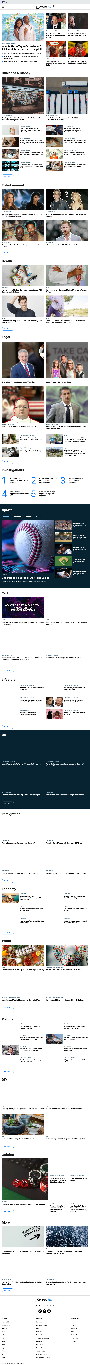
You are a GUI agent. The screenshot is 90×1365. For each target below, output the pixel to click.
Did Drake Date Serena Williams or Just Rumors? (32, 688)
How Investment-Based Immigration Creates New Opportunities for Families (73, 130)
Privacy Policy (75, 1338)
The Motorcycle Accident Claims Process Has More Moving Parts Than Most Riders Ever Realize (75, 439)
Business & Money (7, 115)
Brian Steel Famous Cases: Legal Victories (18, 382)
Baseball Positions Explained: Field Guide (79, 561)
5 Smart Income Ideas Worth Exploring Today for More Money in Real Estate (31, 130)
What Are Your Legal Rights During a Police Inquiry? (48, 493)
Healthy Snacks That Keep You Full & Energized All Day (23, 970)
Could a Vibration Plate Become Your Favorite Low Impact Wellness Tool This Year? (65, 322)
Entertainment (6, 1325)
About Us (73, 1325)
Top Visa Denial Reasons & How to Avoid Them (64, 843)
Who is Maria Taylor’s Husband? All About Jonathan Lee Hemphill (22, 48)
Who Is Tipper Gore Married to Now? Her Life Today (55, 35)
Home (72, 1322)
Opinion (4, 1201)
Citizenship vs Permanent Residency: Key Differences (66, 873)
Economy (23, 893)
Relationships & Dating (9, 43)
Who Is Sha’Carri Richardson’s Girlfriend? (74, 713)
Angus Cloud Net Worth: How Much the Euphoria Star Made (74, 153)
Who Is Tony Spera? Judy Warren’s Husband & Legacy (22, 53)
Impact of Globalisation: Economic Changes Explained (75, 922)
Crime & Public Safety (8, 761)
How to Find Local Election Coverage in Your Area (65, 795)
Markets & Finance (25, 138)
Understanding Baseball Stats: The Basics (25, 577)
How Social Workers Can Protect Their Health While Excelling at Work (78, 1209)
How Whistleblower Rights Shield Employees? (75, 480)
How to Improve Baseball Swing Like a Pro (79, 525)
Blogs (72, 1331)
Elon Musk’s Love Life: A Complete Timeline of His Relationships (21, 57)
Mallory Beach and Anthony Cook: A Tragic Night (21, 795)
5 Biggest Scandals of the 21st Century (74, 1060)
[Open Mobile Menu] (3, 7)
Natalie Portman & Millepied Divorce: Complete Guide (73, 701)
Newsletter (74, 1328)
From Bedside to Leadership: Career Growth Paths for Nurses (57, 1209)
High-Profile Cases (8, 424)
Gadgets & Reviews (52, 655)
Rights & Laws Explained (27, 435)
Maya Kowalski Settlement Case (58, 382)
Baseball (4, 574)
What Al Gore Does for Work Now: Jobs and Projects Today (31, 1038)
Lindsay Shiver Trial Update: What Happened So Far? (55, 63)
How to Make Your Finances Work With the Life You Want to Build (75, 141)
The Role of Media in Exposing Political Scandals (30, 1060)
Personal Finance (69, 138)
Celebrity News (6, 211)
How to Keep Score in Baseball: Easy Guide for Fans (79, 573)
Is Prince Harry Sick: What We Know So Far (62, 245)
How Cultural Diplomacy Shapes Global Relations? (65, 1000)
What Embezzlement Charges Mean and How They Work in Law (31, 451)
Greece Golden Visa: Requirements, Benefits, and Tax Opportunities (31, 897)
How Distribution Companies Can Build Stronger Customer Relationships (64, 119)
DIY (3, 1106)
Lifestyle (4, 1328)
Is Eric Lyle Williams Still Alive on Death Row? (19, 426)
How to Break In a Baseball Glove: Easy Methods (80, 549)
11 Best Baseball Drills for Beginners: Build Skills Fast (80, 537)
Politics (22, 1024)
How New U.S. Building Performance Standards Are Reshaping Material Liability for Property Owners (74, 452)
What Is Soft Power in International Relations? (63, 970)
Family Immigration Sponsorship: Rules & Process (21, 843)
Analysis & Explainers (57, 1175)
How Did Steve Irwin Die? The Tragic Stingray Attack (30, 713)
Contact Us (74, 1335)
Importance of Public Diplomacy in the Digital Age (21, 1000)
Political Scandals (25, 1057)
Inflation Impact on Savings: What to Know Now (31, 909)
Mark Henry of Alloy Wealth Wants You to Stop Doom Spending (58, 1180)
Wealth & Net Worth (70, 150)
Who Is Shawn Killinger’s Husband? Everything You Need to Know (32, 701)
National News (6, 792)
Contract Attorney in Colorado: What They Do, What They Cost (31, 438)
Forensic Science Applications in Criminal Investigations (19, 493)
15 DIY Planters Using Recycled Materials (18, 1139)
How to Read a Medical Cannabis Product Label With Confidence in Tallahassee (22, 291)
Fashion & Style (24, 710)
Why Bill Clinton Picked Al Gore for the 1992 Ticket (76, 1038)
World (3, 967)
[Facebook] (44, 1311)
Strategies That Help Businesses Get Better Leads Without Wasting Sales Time (21, 119)
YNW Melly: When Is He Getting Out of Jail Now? (77, 62)
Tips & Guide (6, 1249)
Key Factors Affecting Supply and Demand (75, 909)
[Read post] (10, 130)
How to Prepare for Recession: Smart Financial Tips (74, 897)
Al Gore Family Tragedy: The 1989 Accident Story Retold (75, 1027)
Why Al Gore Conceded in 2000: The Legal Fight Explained (31, 1049)
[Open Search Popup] (86, 7)
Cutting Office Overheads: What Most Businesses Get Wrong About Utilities (32, 166)
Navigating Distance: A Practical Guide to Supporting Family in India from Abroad (32, 142)
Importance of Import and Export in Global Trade (32, 922)
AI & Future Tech (7, 655)
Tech (3, 619)
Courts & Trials (50, 58)
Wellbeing (5, 287)
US (2, 1354)
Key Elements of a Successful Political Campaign (30, 1027)
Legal (65, 435)
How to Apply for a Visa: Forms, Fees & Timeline (20, 873)
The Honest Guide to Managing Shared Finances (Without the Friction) (75, 166)
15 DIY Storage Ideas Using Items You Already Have (66, 1139)
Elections (39, 1331)
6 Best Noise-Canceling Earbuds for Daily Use (63, 658)
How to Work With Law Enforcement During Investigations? (48, 480)
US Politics (67, 1024)
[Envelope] (49, 1311)
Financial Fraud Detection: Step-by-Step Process (19, 480)
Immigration (5, 840)
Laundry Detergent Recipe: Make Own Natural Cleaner (23, 1108)
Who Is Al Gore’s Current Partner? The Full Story (77, 34)
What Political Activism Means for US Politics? (76, 1049)
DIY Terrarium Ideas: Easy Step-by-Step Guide (64, 1108)
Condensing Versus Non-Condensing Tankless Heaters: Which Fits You (64, 1252)
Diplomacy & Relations (53, 967)
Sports (4, 1338)
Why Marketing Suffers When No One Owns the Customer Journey (31, 153)
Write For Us (74, 1341)
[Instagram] (40, 1311)
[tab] (6, 517)
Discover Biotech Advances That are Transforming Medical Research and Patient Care (22, 659)
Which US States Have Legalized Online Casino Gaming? (24, 1204)
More (8, 1358)
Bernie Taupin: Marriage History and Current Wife (21, 62)
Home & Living (50, 1249)
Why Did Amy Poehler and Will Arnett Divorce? (74, 688)
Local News (49, 792)
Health (48, 287)
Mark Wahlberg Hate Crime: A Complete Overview (21, 764)
